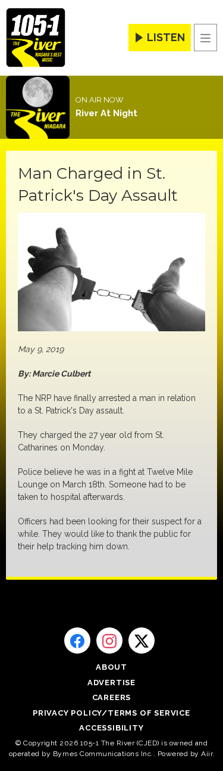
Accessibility (111, 727)
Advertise (111, 682)
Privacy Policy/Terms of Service (111, 712)
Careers (111, 697)
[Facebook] (77, 640)
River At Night (106, 113)
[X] (141, 640)
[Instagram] (109, 640)
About (111, 667)
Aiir (206, 754)
